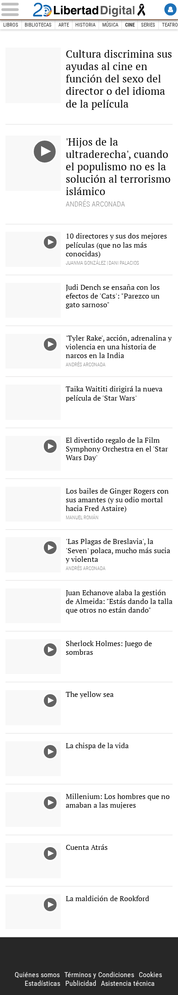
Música (110, 25)
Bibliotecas (38, 25)
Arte (63, 25)
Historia (85, 25)
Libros (10, 25)
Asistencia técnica (128, 983)
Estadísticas (42, 983)
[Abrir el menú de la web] (15, 9)
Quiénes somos (37, 974)
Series (148, 25)
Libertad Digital (89, 9)
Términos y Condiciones (99, 974)
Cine (130, 25)
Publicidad (80, 983)
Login (170, 9)
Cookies (150, 974)
